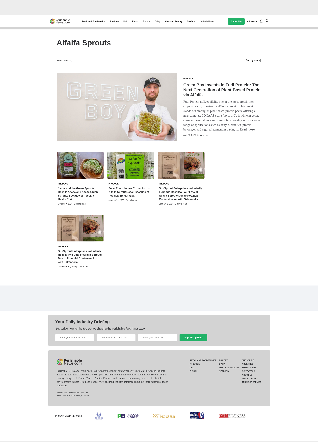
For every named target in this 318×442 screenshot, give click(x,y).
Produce (114, 21)
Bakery (146, 21)
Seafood (191, 21)
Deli (125, 21)
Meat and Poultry (173, 21)
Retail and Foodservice (93, 21)
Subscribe (236, 21)
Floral (135, 21)
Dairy (157, 21)
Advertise (252, 21)
